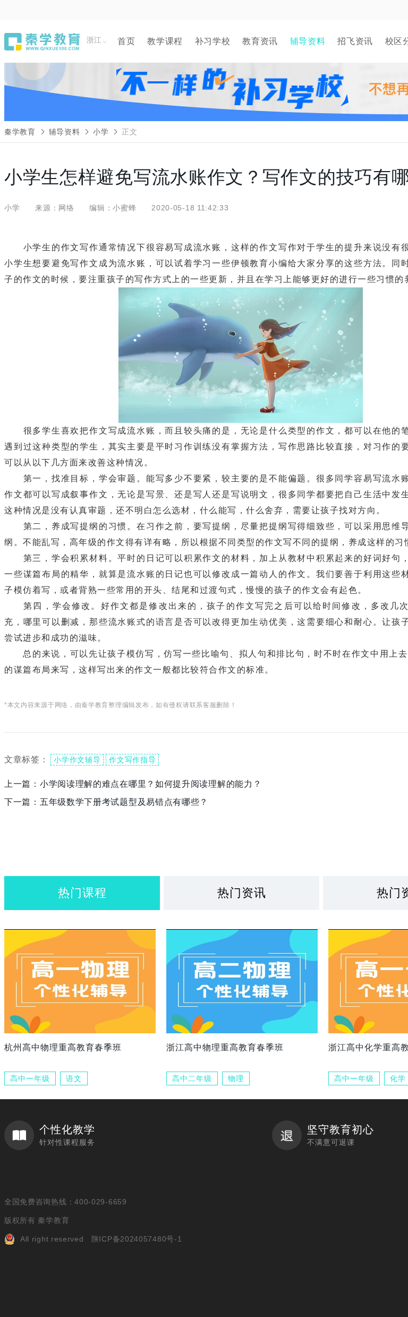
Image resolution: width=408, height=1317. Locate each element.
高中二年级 (192, 1078)
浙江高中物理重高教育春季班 (225, 1047)
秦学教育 (20, 132)
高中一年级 (30, 1078)
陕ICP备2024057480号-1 (136, 1239)
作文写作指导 (132, 759)
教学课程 (165, 41)
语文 (74, 1078)
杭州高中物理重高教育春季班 (63, 1047)
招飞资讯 (355, 41)
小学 (100, 132)
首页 (126, 41)
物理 (236, 1078)
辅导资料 (308, 41)
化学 (398, 1078)
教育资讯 (260, 41)
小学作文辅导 (77, 759)
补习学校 (213, 41)
